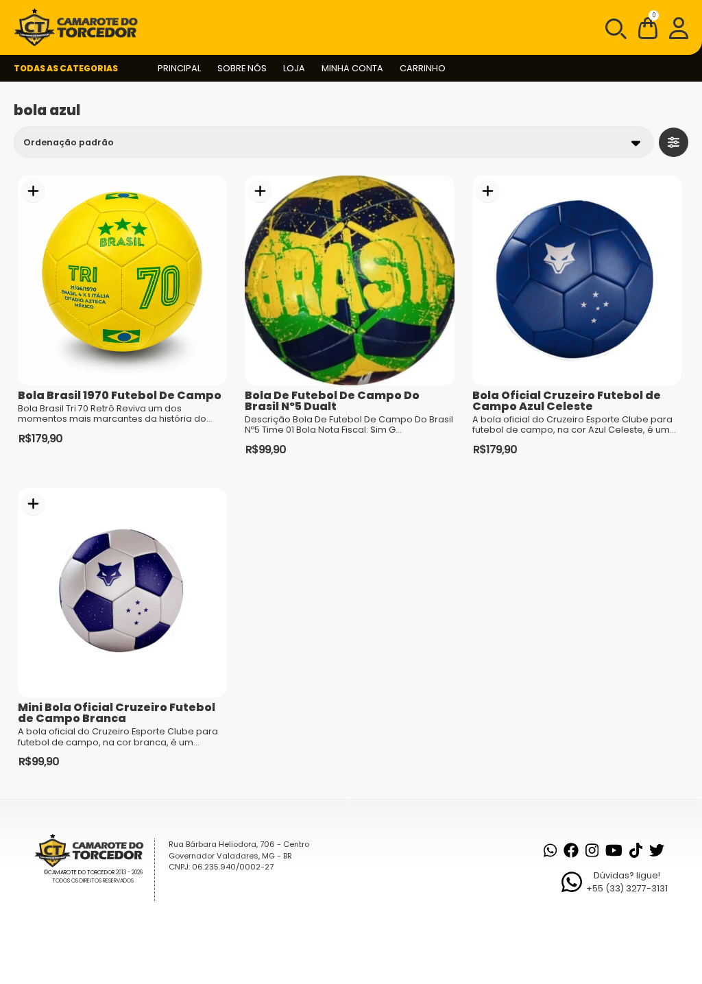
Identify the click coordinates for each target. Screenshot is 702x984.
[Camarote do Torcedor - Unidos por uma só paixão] (80, 27)
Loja (294, 68)
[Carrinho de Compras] (647, 30)
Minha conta (352, 68)
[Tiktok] (635, 850)
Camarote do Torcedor (81, 872)
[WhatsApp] (550, 850)
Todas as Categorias (66, 68)
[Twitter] (656, 850)
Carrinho (423, 68)
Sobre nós (242, 68)
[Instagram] (591, 850)
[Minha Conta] (678, 27)
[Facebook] (571, 850)
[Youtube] (613, 850)
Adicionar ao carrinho (33, 191)
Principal (179, 68)
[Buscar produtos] (615, 27)
